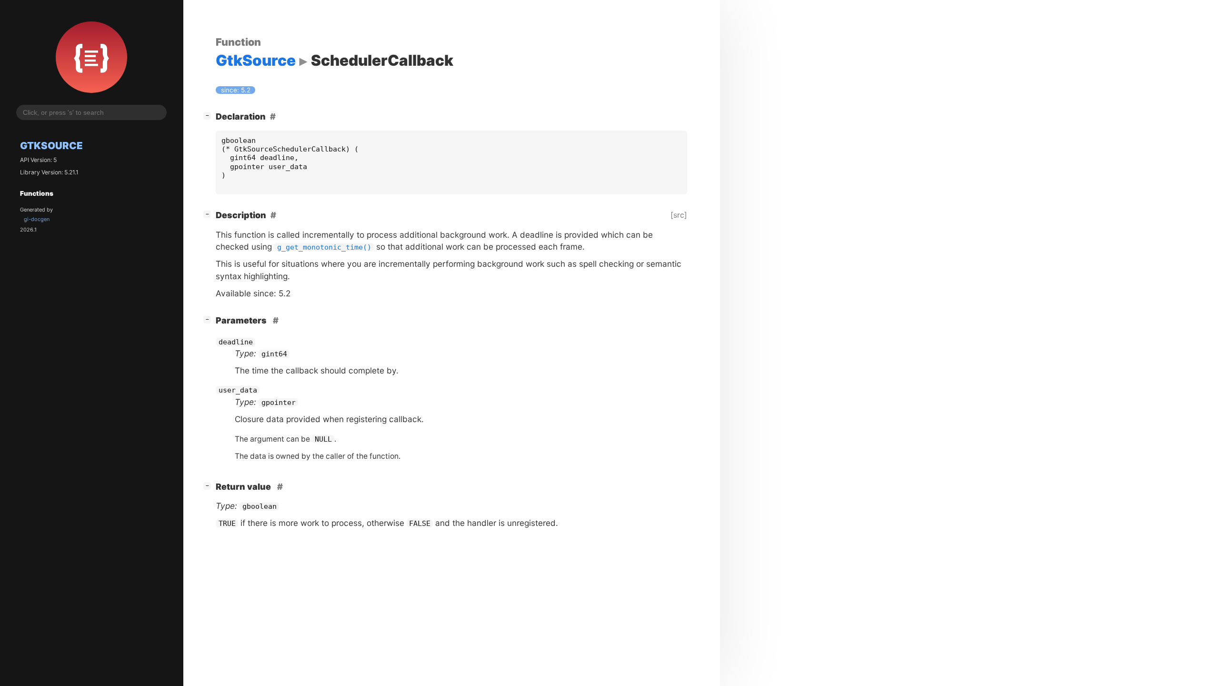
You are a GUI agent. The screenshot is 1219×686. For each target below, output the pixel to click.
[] (209, 115)
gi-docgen (37, 219)
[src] (678, 215)
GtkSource (51, 145)
